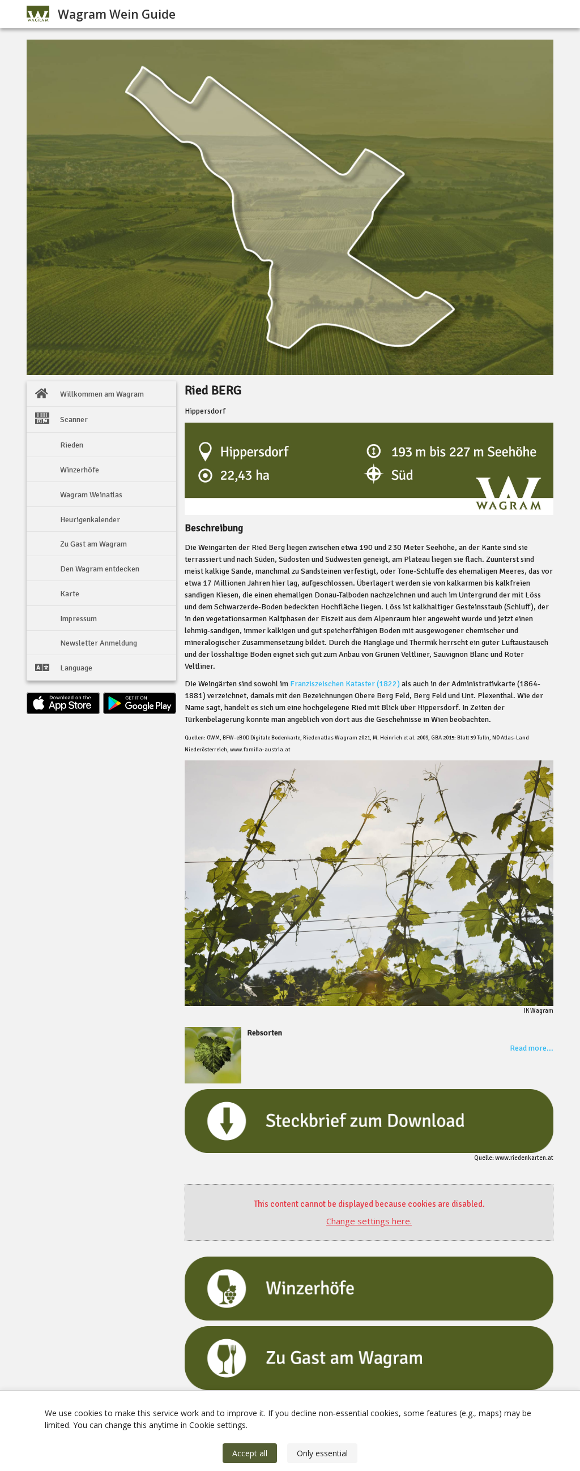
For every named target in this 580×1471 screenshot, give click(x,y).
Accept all (249, 1453)
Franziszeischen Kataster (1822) (345, 684)
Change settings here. (369, 1221)
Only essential (322, 1453)
